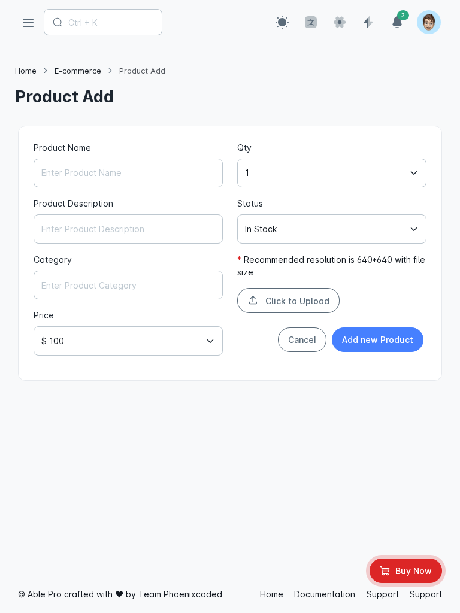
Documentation (324, 594)
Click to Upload (296, 301)
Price (44, 315)
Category (53, 259)
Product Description (73, 203)
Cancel (302, 340)
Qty (244, 147)
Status (250, 203)
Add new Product (377, 340)
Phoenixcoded (193, 594)
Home (26, 70)
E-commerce (78, 70)
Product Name (62, 147)
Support (383, 594)
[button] (282, 22)
